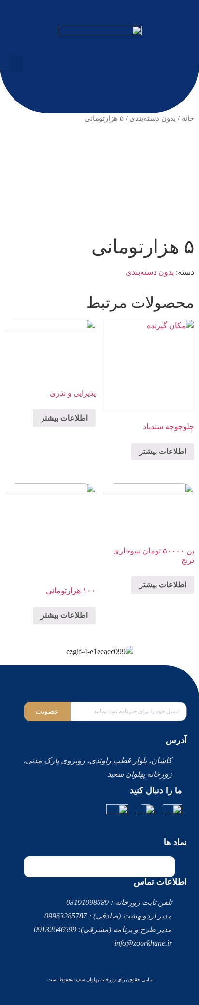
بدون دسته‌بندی (152, 118)
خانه (188, 118)
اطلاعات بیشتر (162, 451)
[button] (16, 64)
